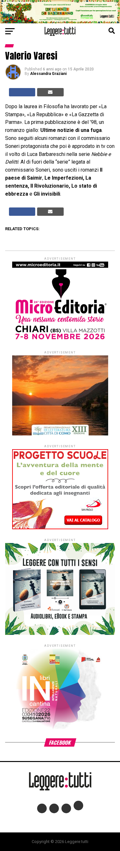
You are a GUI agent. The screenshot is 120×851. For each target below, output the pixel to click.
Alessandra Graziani (48, 73)
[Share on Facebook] (22, 92)
